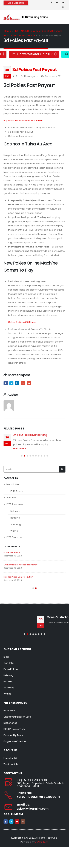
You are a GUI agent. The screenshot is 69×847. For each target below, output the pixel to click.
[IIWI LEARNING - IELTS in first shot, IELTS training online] (11, 17)
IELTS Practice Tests (14, 729)
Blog (6, 657)
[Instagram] (62, 7)
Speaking (15, 524)
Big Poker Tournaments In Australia (23, 120)
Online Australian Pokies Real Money (20, 564)
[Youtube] (62, 2)
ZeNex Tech (41, 842)
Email (29, 383)
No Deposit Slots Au (12, 552)
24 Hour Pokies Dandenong (30, 435)
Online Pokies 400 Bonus (22, 322)
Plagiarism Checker (15, 741)
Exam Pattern (13, 484)
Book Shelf (10, 710)
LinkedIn (17, 383)
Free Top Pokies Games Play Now (18, 576)
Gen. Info (11, 497)
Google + (23, 383)
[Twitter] (56, 2)
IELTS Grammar (14, 537)
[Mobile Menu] (61, 17)
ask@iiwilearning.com (32, 809)
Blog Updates (16, 3)
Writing (14, 530)
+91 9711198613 (27, 797)
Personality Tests (13, 735)
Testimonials (11, 764)
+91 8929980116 (49, 797)
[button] (21, 455)
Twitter (11, 383)
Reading (15, 517)
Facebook (6, 383)
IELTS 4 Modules (14, 504)
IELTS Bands (16, 491)
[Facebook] (51, 2)
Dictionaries (10, 723)
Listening (15, 511)
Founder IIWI (11, 758)
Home (7, 31)
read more (19, 448)
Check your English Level (17, 716)
